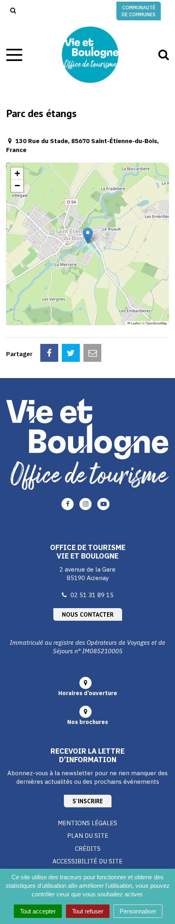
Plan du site (87, 835)
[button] (88, 235)
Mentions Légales (87, 823)
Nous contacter (88, 614)
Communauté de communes (138, 10)
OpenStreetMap (156, 323)
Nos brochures (87, 722)
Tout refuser (87, 911)
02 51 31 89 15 (92, 595)
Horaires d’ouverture (87, 693)
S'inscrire (87, 801)
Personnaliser (138, 911)
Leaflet (135, 323)
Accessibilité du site (87, 861)
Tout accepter (38, 911)
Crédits (88, 848)
